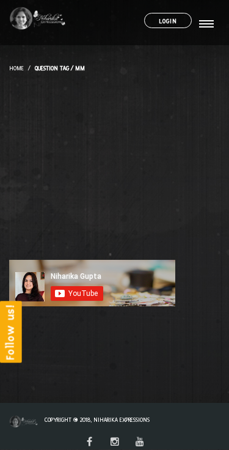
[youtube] (140, 442)
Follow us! (10, 332)
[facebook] (89, 442)
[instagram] (115, 442)
